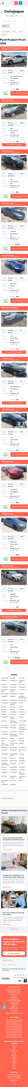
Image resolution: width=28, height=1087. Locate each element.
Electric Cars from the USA (14, 1076)
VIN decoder (14, 1011)
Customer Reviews (14, 1002)
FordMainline (4, 747)
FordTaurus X (13, 769)
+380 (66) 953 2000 (7, 960)
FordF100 (3, 707)
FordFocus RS (22, 721)
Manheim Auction (14, 1008)
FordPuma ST (4, 760)
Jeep (14, 1060)
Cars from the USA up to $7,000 (14, 1028)
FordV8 (21, 780)
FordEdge (21, 693)
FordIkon (12, 738)
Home (7, 15)
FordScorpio (13, 763)
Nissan (14, 1057)
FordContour (4, 687)
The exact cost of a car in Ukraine (14, 144)
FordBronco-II (13, 680)
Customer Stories (14, 1003)
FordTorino (4, 776)
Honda (14, 1054)
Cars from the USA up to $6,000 (14, 1026)
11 (20, 668)
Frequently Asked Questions (14, 1000)
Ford (17, 15)
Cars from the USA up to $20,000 (14, 1037)
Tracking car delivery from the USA (14, 1013)
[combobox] (19, 26)
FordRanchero (13, 760)
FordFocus (4, 721)
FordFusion (13, 727)
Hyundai (14, 1068)
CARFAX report (14, 1010)
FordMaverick (13, 747)
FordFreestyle (4, 727)
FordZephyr (13, 784)
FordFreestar (22, 725)
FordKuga (12, 741)
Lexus (14, 1066)
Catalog (12, 15)
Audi (14, 1063)
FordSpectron (13, 767)
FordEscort (13, 696)
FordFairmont (22, 712)
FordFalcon (4, 714)
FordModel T (4, 750)
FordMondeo (13, 750)
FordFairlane (13, 712)
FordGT (21, 734)
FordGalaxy (13, 731)
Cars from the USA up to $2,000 (14, 1020)
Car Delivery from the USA (14, 991)
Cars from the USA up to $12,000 (14, 1034)
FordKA (3, 741)
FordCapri (3, 684)
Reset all (4, 34)
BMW (14, 1049)
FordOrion (21, 754)
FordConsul (22, 684)
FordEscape (4, 696)
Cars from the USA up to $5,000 (14, 1024)
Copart (14, 1083)
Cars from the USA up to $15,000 (14, 1035)
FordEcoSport (13, 693)
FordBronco (4, 680)
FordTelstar (22, 769)
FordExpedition (23, 700)
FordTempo (4, 772)
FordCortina (13, 687)
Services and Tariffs (14, 999)
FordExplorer (4, 703)
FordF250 (3, 709)
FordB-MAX (22, 678)
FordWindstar (4, 784)
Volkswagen (14, 1062)
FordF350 (12, 709)
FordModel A (22, 747)
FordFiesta (21, 714)
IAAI (14, 1084)
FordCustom (22, 689)
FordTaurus (4, 769)
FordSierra (21, 763)
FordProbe (12, 758)
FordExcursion (13, 700)
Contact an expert (15, 953)
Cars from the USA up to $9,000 (14, 1031)
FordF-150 (12, 707)
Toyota (14, 1052)
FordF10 (21, 703)
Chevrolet (14, 1055)
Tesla (14, 1046)
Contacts (14, 1005)
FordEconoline (4, 693)
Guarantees (14, 997)
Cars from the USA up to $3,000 (14, 1021)
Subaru (14, 1065)
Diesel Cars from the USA (14, 1074)
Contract (14, 996)
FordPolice (4, 758)
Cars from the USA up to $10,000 (14, 1032)
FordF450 (21, 709)
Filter (4, 26)
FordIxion (21, 738)
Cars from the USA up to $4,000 (14, 1023)
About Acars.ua (14, 994)
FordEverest (4, 700)
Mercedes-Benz (14, 1050)
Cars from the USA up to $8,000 (14, 1029)
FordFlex (21, 717)
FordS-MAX (4, 767)
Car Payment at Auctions (14, 992)
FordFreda (12, 725)
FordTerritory (13, 772)
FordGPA (21, 731)
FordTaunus (22, 767)
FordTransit (13, 780)
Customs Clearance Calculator (14, 989)
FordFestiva (13, 714)
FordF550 (3, 712)
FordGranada (4, 734)
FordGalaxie (4, 731)
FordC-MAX (13, 684)
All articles (14, 929)
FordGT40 (3, 738)
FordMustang (4, 754)
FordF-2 (21, 707)
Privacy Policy (24, 978)
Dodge (14, 1058)
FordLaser (21, 741)
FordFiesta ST (4, 717)
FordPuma (21, 758)
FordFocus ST (4, 725)
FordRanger (22, 760)
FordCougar (22, 687)
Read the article (7, 849)
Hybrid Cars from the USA (14, 1078)
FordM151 (21, 743)
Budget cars (14, 1007)
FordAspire (13, 678)
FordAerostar (4, 678)
